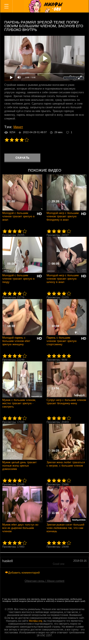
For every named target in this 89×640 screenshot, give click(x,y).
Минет (18, 127)
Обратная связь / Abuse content (44, 580)
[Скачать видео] (22, 158)
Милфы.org (35, 620)
